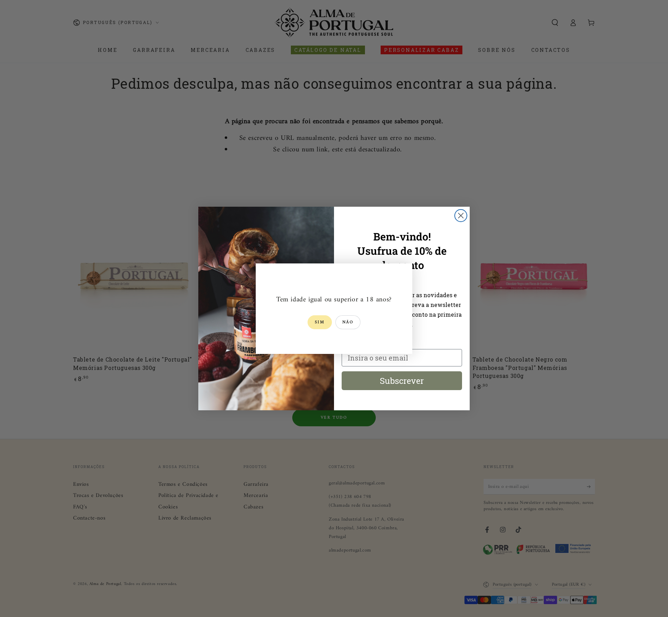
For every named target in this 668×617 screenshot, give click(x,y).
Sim (320, 322)
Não (347, 322)
